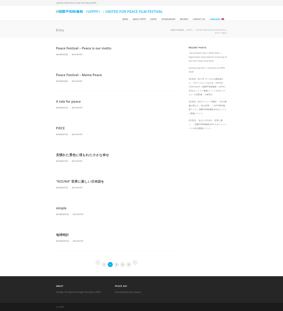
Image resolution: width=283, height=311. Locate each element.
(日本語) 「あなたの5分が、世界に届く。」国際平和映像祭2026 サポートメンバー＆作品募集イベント (208, 124)
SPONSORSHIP (168, 19)
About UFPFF (139, 19)
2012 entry (77, 54)
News (125, 19)
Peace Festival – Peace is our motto (83, 48)
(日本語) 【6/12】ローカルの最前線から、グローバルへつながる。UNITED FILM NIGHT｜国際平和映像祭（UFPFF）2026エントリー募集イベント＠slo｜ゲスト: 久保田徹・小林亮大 (208, 86)
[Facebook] (206, 3)
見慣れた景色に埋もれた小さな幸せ (82, 154)
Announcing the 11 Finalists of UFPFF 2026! (207, 70)
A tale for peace (68, 101)
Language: (215, 19)
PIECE (60, 128)
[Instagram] (212, 3)
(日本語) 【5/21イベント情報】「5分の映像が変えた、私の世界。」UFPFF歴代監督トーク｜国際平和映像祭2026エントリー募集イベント (208, 107)
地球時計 (62, 234)
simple (61, 208)
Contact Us (199, 19)
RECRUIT (184, 19)
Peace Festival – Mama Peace (79, 75)
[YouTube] (224, 3)
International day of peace (128, 292)
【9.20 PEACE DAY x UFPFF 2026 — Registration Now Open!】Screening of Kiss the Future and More (208, 57)
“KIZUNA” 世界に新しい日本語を (80, 181)
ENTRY (153, 19)
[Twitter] (218, 3)
